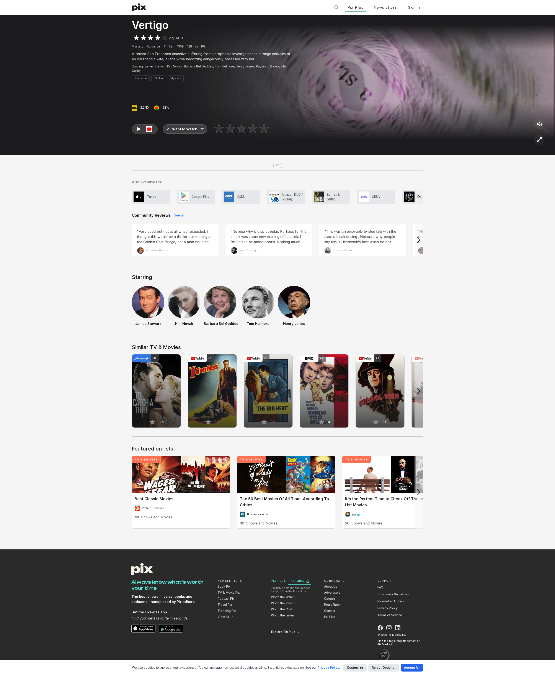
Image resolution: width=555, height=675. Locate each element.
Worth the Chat (281, 609)
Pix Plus (329, 617)
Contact (329, 611)
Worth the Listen (282, 615)
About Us (330, 586)
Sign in (414, 7)
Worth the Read (282, 603)
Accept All (412, 667)
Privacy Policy (387, 608)
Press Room (332, 604)
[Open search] (336, 7)
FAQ (380, 587)
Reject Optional (383, 667)
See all (179, 215)
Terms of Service (389, 615)
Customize (355, 667)
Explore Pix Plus (283, 632)
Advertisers (332, 592)
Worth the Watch (283, 597)
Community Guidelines (393, 594)
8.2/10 (144, 107)
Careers (330, 598)
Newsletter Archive (391, 601)
